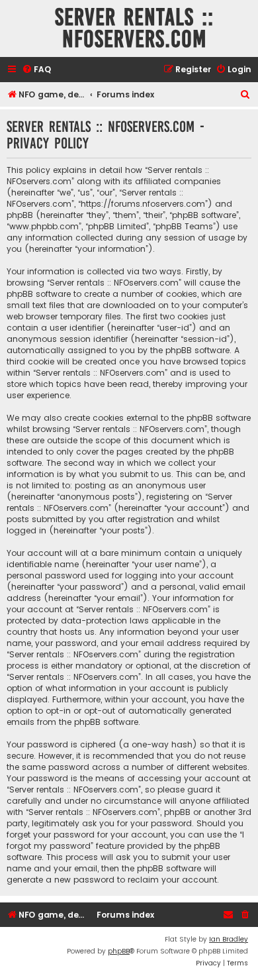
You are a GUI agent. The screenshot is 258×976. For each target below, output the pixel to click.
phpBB (119, 951)
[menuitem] (36, 70)
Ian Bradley (228, 939)
